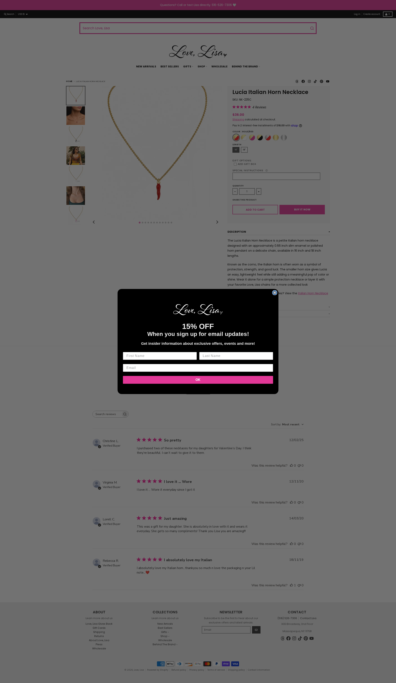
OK (198, 379)
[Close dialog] (275, 293)
